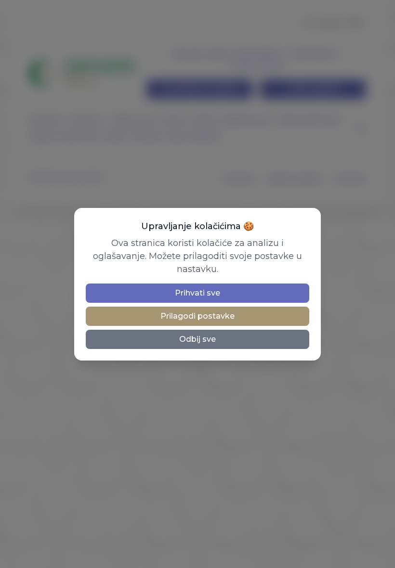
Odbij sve (197, 339)
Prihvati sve (197, 292)
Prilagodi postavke (197, 316)
